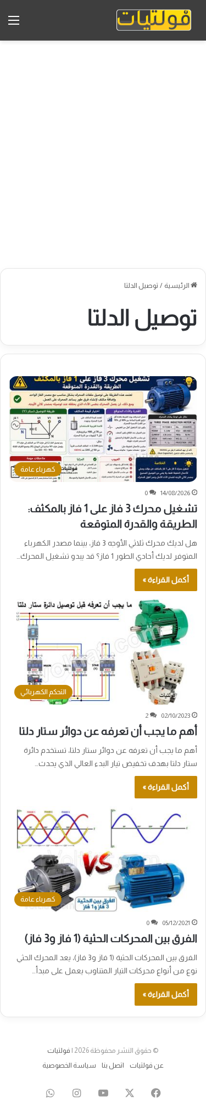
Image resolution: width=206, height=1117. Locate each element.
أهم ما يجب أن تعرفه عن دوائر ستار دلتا (108, 731)
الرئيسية (177, 285)
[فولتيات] (154, 20)
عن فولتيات (147, 1065)
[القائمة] (13, 24)
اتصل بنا (113, 1065)
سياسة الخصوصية (69, 1065)
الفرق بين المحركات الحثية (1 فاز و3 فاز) (111, 938)
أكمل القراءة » (166, 579)
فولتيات (58, 1050)
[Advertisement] (103, 154)
